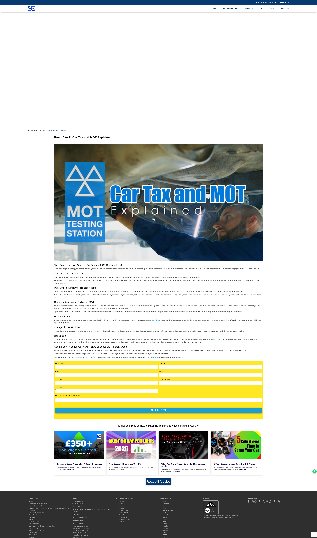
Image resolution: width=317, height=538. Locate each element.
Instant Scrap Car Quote (232, 10)
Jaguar (165, 517)
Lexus (165, 519)
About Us (249, 8)
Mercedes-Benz (168, 510)
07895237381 (272, 2)
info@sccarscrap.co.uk (80, 517)
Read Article (70, 469)
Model (161, 371)
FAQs (31, 519)
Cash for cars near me (36, 512)
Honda (165, 524)
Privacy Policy (33, 535)
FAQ (261, 8)
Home (214, 8)
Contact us (285, 2)
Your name (58, 379)
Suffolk (121, 521)
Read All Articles (158, 481)
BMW (165, 508)
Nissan (165, 528)
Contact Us (284, 8)
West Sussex (123, 515)
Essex (121, 506)
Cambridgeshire (124, 519)
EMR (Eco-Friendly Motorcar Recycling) (42, 526)
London (121, 501)
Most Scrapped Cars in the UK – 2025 (126, 464)
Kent (121, 504)
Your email (58, 387)
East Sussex (123, 512)
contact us (155, 357)
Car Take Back (34, 524)
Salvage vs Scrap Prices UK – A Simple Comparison (80, 464)
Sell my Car (33, 533)
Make (57, 371)
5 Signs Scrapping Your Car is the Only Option (234, 464)
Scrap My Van (33, 528)
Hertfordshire (123, 510)
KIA (164, 537)
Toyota (165, 521)
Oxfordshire (123, 517)
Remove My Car (34, 521)
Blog (272, 8)
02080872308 (262, 2)
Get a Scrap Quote (231, 8)
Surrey (121, 508)
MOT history (156, 320)
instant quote (89, 357)
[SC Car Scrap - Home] (31, 8)
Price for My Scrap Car (36, 530)
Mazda (165, 526)
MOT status (218, 339)
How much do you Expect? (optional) (67, 395)
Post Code (162, 363)
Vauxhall (166, 504)
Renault (165, 530)
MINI (164, 533)
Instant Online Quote (36, 506)
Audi (164, 512)
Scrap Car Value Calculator (38, 504)
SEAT (165, 535)
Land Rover (167, 515)
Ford (164, 501)
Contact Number (164, 379)
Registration (59, 363)
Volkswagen (167, 506)
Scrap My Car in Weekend (37, 515)
